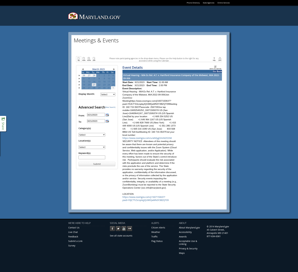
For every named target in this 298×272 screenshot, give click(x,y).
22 (99, 84)
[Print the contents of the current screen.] (219, 58)
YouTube (123, 228)
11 (113, 78)
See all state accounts (121, 235)
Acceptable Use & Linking (188, 242)
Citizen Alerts (158, 227)
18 (113, 81)
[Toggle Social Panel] (3, 123)
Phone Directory (193, 3)
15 (99, 81)
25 (113, 84)
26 (84, 75)
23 (104, 84)
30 (104, 87)
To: (80, 121)
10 (109, 78)
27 (89, 75)
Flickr (129, 228)
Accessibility (185, 232)
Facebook (112, 228)
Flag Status (157, 241)
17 (109, 81)
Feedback (73, 236)
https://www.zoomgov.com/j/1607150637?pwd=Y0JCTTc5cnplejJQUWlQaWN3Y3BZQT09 (145, 199)
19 (84, 84)
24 (109, 84)
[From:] (107, 114)
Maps (182, 253)
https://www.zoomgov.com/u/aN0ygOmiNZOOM (147, 138)
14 (94, 81)
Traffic (154, 236)
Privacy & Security (188, 248)
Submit (97, 163)
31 (109, 87)
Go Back (217, 71)
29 (99, 87)
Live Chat (73, 232)
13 (89, 81)
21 (94, 84)
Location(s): (85, 140)
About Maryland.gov (189, 227)
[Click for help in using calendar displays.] (214, 58)
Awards (183, 236)
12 (84, 81)
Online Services (223, 3)
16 (104, 81)
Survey (71, 245)
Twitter (118, 228)
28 (94, 75)
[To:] (107, 120)
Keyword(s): (85, 153)
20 (89, 84)
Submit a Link (75, 241)
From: (82, 115)
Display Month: (87, 93)
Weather (155, 232)
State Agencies (208, 3)
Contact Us (73, 227)
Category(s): (85, 128)
